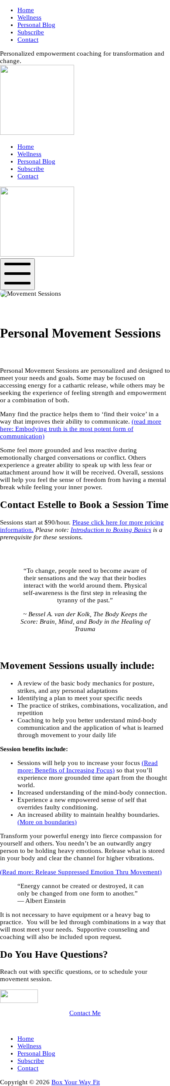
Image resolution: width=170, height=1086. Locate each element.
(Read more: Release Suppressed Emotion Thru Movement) (81, 872)
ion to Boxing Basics (123, 529)
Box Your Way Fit (75, 1082)
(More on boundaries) (47, 822)
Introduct (83, 529)
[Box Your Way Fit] (37, 132)
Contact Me (85, 1012)
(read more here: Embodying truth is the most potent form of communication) (80, 429)
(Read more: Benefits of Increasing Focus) (87, 766)
